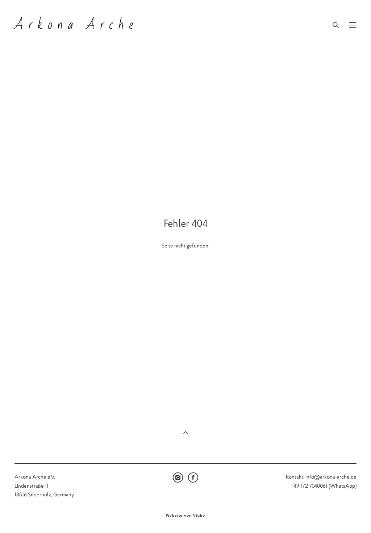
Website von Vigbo (185, 515)
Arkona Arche (76, 25)
